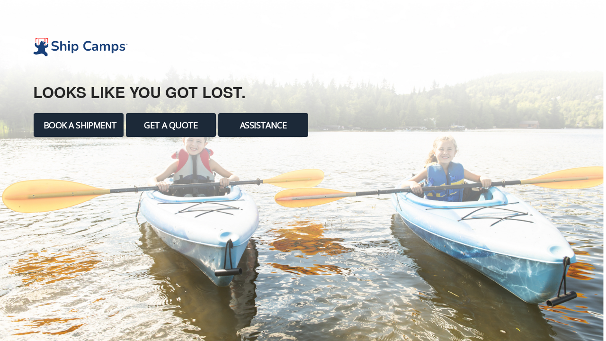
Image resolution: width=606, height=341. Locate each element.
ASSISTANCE (263, 125)
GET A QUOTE (171, 125)
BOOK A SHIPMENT (80, 125)
